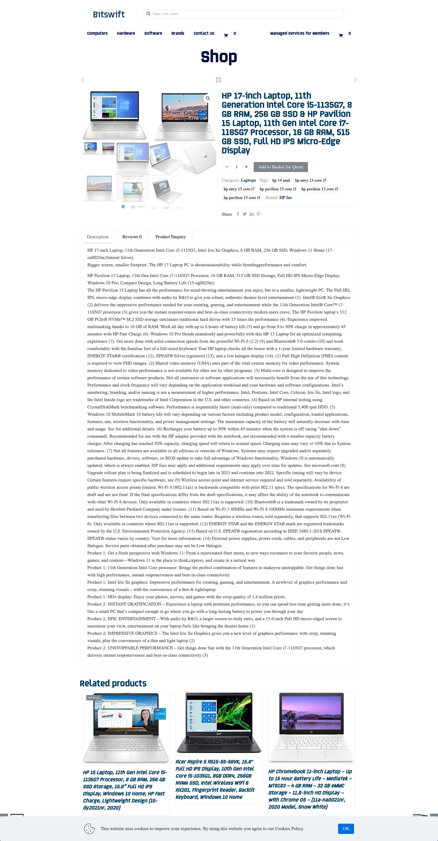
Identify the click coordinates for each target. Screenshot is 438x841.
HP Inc (285, 197)
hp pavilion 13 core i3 (278, 189)
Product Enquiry (171, 237)
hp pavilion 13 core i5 (320, 189)
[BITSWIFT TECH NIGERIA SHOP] (109, 13)
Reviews (132, 237)
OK (346, 828)
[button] (208, 98)
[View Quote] (229, 26)
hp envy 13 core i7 (239, 189)
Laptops (248, 180)
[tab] (98, 237)
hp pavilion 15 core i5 (242, 198)
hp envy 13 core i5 (310, 180)
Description (98, 237)
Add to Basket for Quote (280, 167)
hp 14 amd (281, 180)
